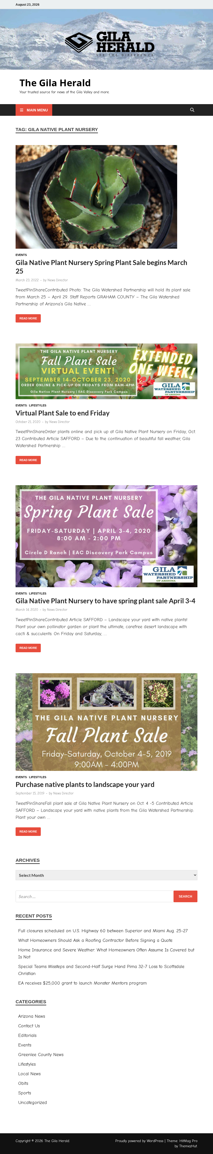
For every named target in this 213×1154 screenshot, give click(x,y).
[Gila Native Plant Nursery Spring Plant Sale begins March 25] (106, 198)
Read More (26, 317)
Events (21, 254)
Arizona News (31, 1016)
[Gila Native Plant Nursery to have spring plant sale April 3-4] (106, 537)
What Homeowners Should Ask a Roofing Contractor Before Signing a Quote (95, 940)
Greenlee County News (40, 1054)
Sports (24, 1093)
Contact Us (29, 1026)
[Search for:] (106, 896)
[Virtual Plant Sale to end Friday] (106, 372)
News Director (58, 280)
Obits (23, 1083)
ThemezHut (188, 1146)
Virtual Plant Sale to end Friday (63, 413)
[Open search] (192, 110)
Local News (29, 1074)
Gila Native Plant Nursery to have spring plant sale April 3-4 (105, 601)
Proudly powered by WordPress (139, 1141)
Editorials (27, 1035)
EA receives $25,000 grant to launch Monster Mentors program (82, 983)
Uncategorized (32, 1102)
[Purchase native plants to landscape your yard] (106, 723)
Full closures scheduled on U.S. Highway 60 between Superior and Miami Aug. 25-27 (103, 931)
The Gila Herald (55, 82)
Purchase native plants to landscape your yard (85, 784)
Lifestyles (37, 405)
